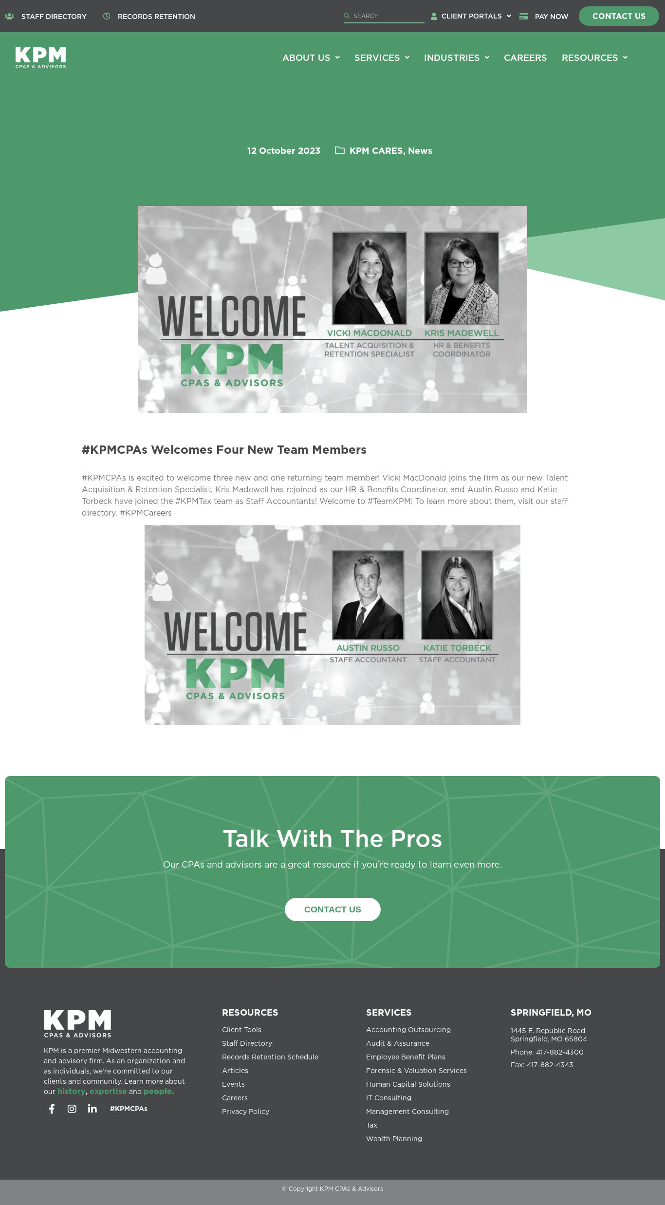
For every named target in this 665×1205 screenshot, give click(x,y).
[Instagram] (72, 1109)
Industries (452, 57)
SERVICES (389, 1012)
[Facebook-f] (51, 1109)
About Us (306, 57)
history (71, 1091)
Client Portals (472, 15)
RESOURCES (250, 1012)
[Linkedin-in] (92, 1109)
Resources (590, 57)
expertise (108, 1091)
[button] (476, 16)
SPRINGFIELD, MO (551, 1012)
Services (377, 57)
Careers (525, 57)
